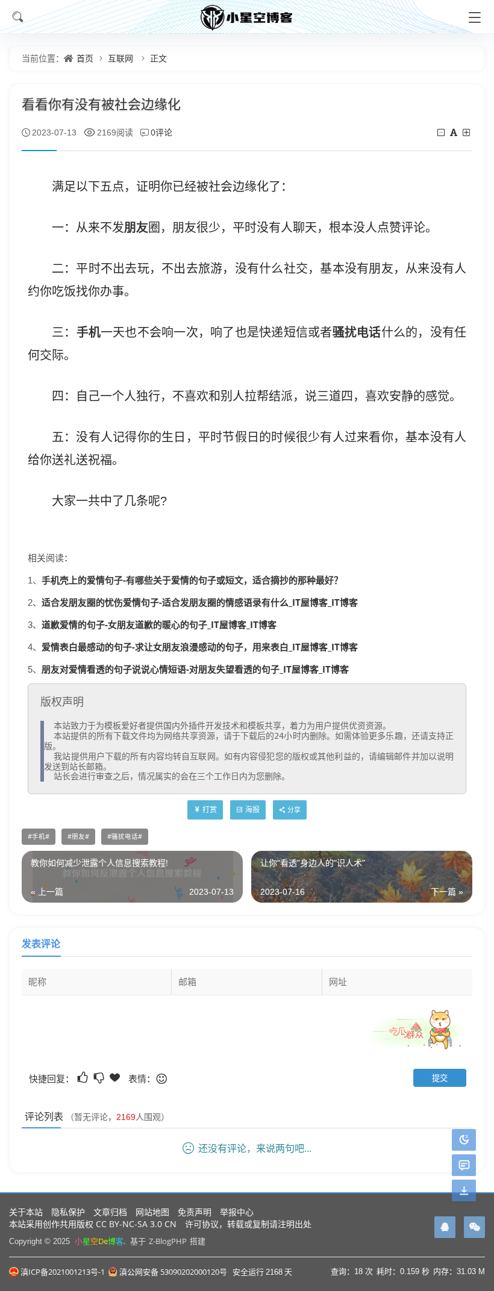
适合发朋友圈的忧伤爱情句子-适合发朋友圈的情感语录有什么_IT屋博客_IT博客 (200, 602)
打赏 (209, 809)
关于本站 (26, 1212)
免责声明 (194, 1212)
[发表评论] (464, 1165)
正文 (158, 58)
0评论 (161, 132)
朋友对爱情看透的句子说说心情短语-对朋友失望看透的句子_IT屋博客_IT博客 (195, 669)
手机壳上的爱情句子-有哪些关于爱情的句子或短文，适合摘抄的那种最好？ (192, 580)
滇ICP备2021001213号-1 (62, 1271)
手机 (89, 332)
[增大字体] (467, 132)
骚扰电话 (357, 332)
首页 (85, 58)
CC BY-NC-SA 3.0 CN (136, 1224)
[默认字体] (454, 132)
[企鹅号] (444, 1227)
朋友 (136, 227)
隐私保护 (68, 1212)
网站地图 (152, 1212)
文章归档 (110, 1212)
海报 (252, 809)
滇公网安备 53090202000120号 (173, 1271)
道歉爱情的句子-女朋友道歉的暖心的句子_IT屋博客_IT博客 (159, 624)
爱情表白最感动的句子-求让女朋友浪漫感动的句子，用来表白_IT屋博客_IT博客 (200, 647)
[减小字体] (442, 132)
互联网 (120, 58)
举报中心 (237, 1212)
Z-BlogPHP (168, 1241)
